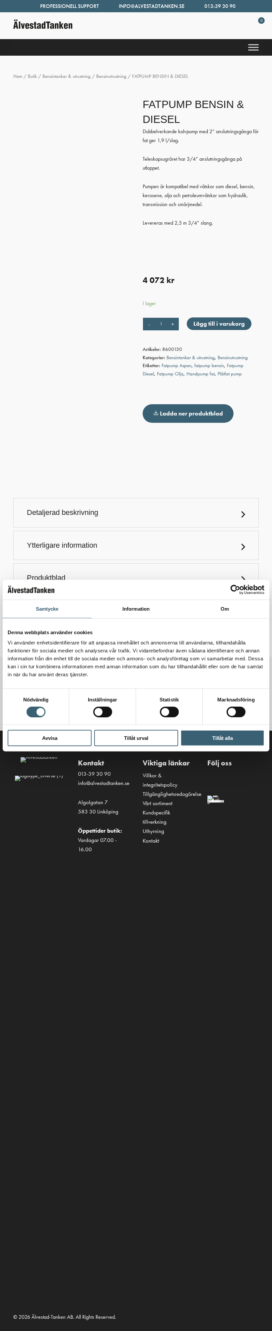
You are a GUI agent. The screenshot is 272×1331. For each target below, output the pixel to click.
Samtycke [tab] (47, 608)
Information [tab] (136, 608)
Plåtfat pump (230, 373)
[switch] (102, 711)
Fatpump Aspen (176, 365)
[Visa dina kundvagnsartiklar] (253, 29)
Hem (17, 76)
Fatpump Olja (170, 373)
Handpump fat (200, 373)
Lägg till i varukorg (219, 323)
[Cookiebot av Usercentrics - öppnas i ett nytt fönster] (235, 589)
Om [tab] (225, 608)
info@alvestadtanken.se (151, 6)
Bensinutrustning (111, 76)
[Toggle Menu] (253, 47)
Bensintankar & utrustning (66, 76)
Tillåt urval (136, 738)
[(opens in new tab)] (215, 1043)
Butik (32, 76)
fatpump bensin (209, 365)
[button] (136, 512)
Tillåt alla (222, 738)
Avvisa (49, 738)
